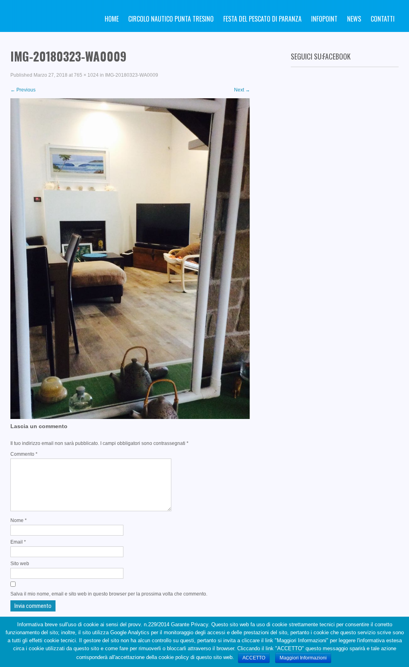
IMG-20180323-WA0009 (131, 75)
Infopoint (324, 19)
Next (242, 90)
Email (18, 542)
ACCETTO (253, 658)
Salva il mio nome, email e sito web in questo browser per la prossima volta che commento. (108, 594)
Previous (23, 90)
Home (112, 19)
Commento (24, 454)
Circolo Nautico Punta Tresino (171, 19)
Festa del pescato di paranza (262, 19)
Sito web (19, 563)
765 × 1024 (86, 75)
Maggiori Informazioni (303, 658)
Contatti (383, 19)
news (354, 19)
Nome (18, 520)
